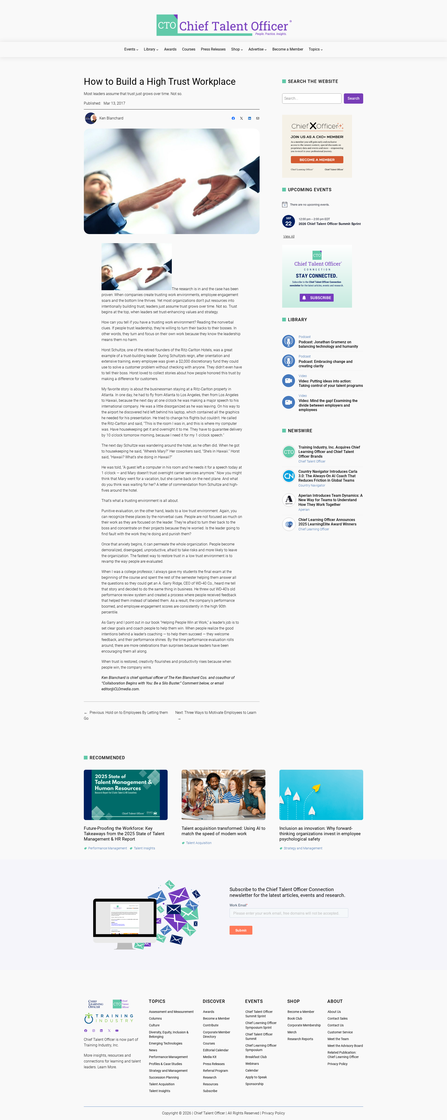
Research (210, 1077)
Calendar (251, 1070)
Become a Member (216, 1019)
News (153, 1050)
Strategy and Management (168, 1071)
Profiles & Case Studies (165, 1064)
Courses (209, 1043)
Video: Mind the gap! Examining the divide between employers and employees (328, 405)
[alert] (322, 204)
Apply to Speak (256, 1077)
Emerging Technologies (165, 1043)
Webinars (252, 1064)
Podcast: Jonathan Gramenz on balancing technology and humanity (328, 344)
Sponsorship (254, 1084)
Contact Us (336, 1025)
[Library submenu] (157, 49)
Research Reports (300, 1039)
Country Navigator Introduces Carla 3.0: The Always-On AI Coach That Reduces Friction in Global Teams (327, 476)
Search (353, 98)
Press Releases (214, 1064)
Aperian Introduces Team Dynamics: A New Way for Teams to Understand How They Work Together (330, 500)
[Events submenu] (137, 49)
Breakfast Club (256, 1057)
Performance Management (168, 1057)
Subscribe (210, 1091)
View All (289, 236)
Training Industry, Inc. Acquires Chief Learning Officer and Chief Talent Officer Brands (329, 451)
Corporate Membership (304, 1025)
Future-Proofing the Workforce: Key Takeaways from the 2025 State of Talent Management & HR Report (124, 834)
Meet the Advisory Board (345, 1046)
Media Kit (210, 1057)
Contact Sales (338, 1019)
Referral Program (215, 1071)
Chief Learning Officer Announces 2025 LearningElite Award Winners (327, 521)
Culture (154, 1025)
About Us (334, 1012)
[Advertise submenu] (265, 49)
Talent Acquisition (162, 1084)
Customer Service (340, 1032)
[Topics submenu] (322, 49)
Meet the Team (338, 1039)
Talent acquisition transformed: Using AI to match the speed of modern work (223, 831)
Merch (292, 1032)
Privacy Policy (338, 1064)
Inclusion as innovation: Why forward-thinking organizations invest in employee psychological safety (320, 834)
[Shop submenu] (242, 49)
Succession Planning (164, 1077)
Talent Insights (159, 1091)
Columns (155, 1019)
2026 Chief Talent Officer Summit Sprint (330, 223)
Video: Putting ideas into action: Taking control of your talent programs (331, 383)
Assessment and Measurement (171, 1012)
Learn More (107, 1067)
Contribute (210, 1025)
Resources (210, 1084)
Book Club (295, 1019)
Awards (208, 1012)
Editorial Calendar (216, 1050)
